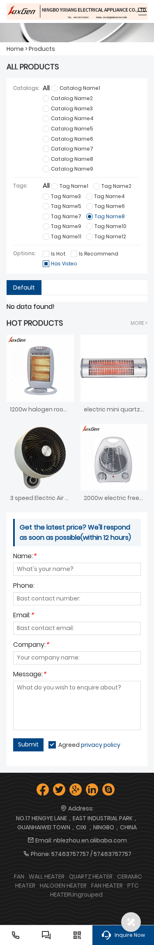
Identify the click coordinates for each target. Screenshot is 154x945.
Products (42, 49)
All (46, 88)
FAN (19, 876)
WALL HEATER (46, 876)
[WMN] (77, 11)
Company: (31, 645)
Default (24, 287)
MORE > (139, 323)
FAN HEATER (107, 885)
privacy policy (100, 745)
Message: (29, 675)
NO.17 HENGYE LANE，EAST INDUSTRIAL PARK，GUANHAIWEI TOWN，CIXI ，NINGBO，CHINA (77, 822)
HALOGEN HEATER (63, 885)
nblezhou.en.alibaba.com (90, 840)
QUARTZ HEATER (91, 876)
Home (15, 49)
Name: (24, 557)
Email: (23, 616)
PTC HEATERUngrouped (94, 890)
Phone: (23, 586)
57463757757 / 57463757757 (91, 854)
